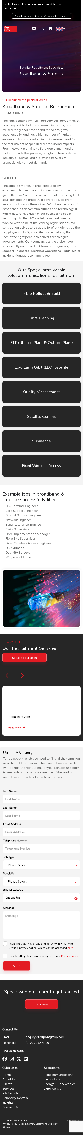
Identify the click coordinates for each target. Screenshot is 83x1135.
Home (6, 1074)
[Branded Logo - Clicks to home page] (10, 29)
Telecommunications (58, 1074)
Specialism (9, 873)
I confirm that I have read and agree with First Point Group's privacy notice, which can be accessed (41, 945)
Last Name (10, 807)
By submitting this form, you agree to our (43, 956)
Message (8, 908)
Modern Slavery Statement (33, 1124)
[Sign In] (50, 29)
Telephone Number (15, 840)
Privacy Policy (69, 955)
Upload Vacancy (13, 890)
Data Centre (53, 1088)
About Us (9, 1079)
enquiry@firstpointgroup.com (45, 1037)
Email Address (12, 824)
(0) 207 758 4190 (37, 1042)
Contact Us (10, 1107)
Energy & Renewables (59, 1084)
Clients (7, 1084)
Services (8, 1088)
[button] (22, 675)
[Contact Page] (34, 29)
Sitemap (6, 1127)
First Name (10, 791)
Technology (52, 1079)
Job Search (10, 1093)
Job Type (8, 857)
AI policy (52, 1124)
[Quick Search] (42, 29)
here (70, 947)
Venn (78, 1120)
